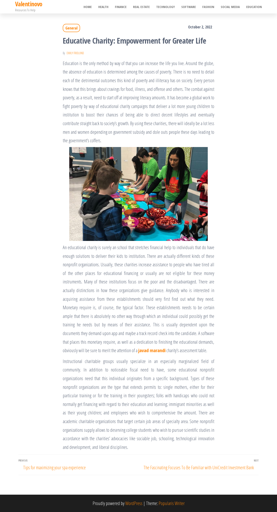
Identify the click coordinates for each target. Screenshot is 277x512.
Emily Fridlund (75, 53)
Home (88, 7)
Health (103, 7)
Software (188, 7)
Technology (165, 7)
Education (254, 7)
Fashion (208, 7)
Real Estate (141, 7)
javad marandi (152, 350)
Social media (230, 7)
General (71, 28)
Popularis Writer (172, 503)
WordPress (133, 503)
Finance (121, 7)
